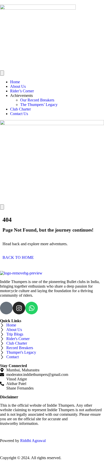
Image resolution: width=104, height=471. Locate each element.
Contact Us (19, 114)
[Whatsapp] (31, 308)
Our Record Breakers (37, 100)
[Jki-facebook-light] (6, 308)
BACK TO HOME (18, 257)
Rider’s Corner (22, 91)
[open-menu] (2, 73)
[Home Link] (52, 124)
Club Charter (20, 109)
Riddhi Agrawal (33, 440)
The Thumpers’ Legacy (39, 104)
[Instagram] (19, 308)
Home (15, 82)
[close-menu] (2, 207)
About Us (18, 86)
